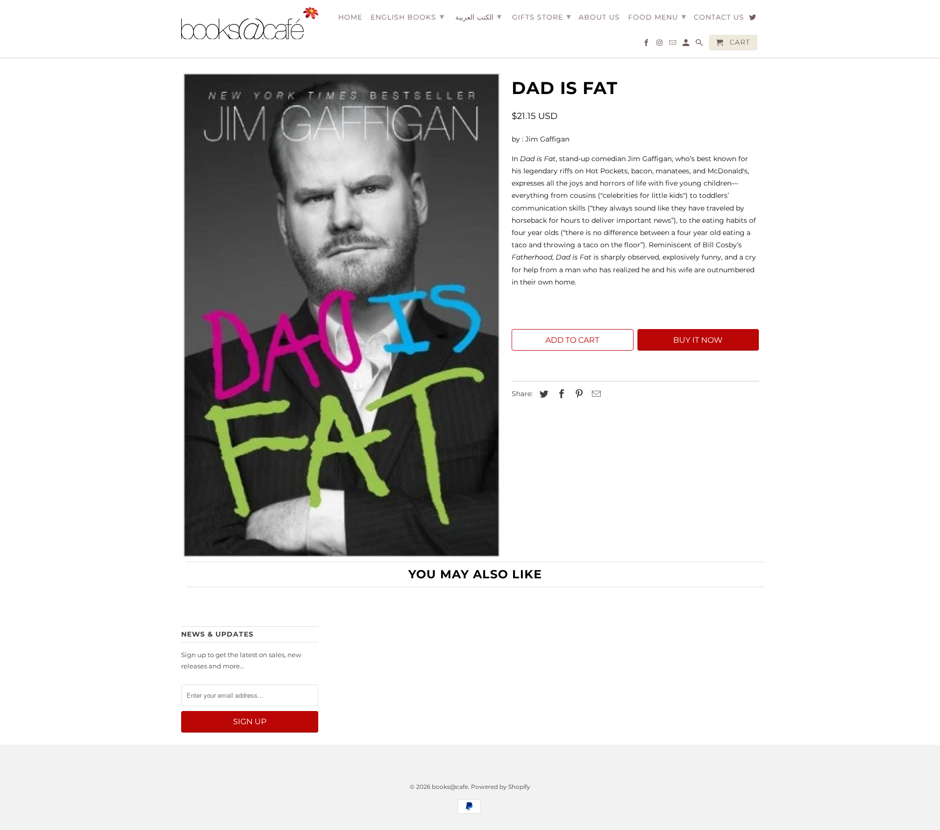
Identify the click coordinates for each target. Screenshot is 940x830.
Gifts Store (541, 16)
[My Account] (686, 44)
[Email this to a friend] (595, 394)
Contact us (719, 17)
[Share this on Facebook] (560, 394)
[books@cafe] (249, 23)
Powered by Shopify (500, 786)
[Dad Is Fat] (341, 315)
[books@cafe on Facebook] (647, 44)
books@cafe (450, 786)
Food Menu (657, 16)
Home (350, 17)
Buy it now (698, 340)
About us (599, 17)
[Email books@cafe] (673, 44)
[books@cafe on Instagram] (660, 44)
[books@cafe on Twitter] (753, 19)
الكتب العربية (478, 16)
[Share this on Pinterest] (578, 394)
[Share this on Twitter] (542, 394)
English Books (408, 16)
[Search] (700, 44)
